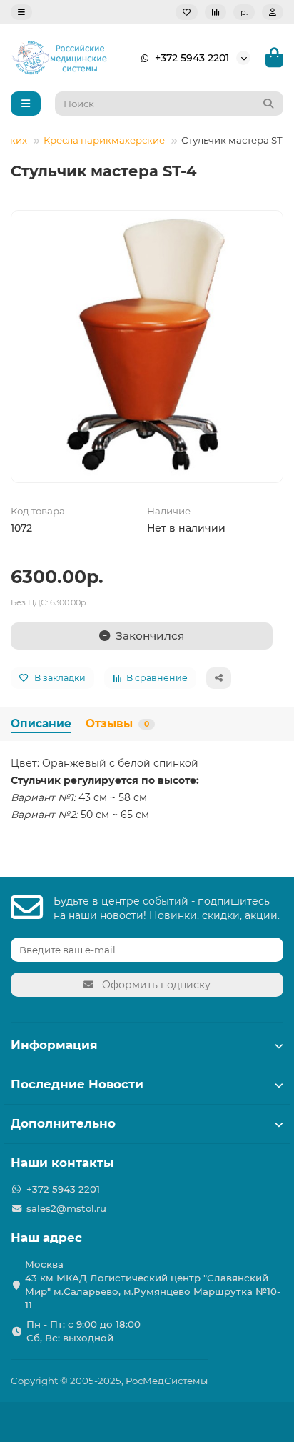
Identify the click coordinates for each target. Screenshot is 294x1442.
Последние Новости (77, 1084)
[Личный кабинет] (272, 12)
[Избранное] (187, 12)
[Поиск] (268, 103)
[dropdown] (21, 12)
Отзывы (117, 723)
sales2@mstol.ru (66, 1208)
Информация (54, 1045)
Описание (41, 723)
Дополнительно (63, 1123)
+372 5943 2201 (192, 57)
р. (244, 12)
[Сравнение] (215, 12)
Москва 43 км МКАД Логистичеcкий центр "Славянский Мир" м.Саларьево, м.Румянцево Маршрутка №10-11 (152, 1284)
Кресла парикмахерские (104, 140)
